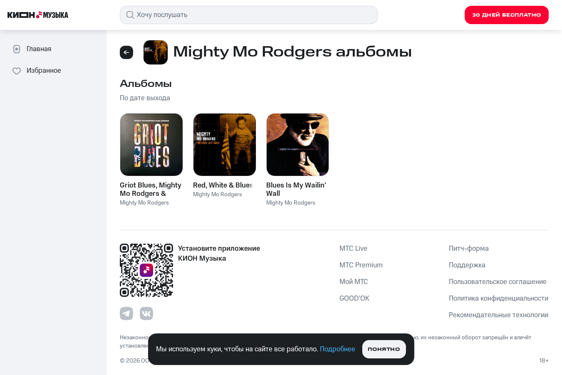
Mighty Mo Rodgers (144, 203)
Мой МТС (353, 282)
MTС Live (353, 249)
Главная (39, 49)
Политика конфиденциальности (498, 298)
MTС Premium (361, 265)
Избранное (44, 71)
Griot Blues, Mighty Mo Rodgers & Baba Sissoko (150, 189)
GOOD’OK (354, 298)
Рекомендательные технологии (498, 315)
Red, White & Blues (223, 185)
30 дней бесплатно (506, 15)
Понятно (384, 349)
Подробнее (337, 349)
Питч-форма (469, 249)
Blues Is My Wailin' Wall (296, 189)
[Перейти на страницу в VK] (146, 313)
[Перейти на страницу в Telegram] (126, 313)
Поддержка (467, 265)
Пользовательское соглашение (498, 282)
